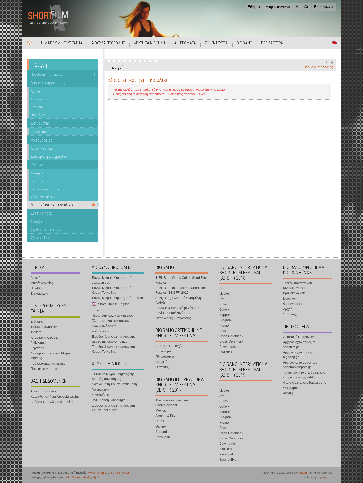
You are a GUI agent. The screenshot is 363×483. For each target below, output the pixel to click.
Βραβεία (37, 107)
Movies (160, 410)
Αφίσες (288, 393)
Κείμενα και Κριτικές (46, 189)
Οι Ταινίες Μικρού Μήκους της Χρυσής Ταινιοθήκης (113, 376)
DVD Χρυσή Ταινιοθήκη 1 (110, 400)
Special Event (229, 459)
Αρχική (29, 43)
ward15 (327, 477)
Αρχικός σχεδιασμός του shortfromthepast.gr (300, 365)
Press (223, 331)
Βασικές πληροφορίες (48, 83)
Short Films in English (334, 43)
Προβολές (38, 115)
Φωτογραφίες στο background (304, 382)
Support (161, 432)
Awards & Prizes (167, 416)
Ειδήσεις (254, 7)
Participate (163, 437)
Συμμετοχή (290, 314)
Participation (228, 454)
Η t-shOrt (302, 7)
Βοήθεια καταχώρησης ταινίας (52, 402)
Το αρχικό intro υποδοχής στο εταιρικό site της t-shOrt (304, 375)
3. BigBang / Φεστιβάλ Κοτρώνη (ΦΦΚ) (178, 300)
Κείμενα (37, 165)
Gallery (160, 426)
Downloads (227, 347)
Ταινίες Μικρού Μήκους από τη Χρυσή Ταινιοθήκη (114, 290)
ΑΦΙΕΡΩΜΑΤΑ (185, 43)
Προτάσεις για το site (45, 369)
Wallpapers (291, 388)
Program (225, 320)
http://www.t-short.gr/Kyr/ (82, 477)
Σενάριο (37, 173)
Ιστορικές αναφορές (44, 337)
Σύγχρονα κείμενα (44, 197)
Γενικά (35, 91)
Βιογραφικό (39, 132)
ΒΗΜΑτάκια (39, 343)
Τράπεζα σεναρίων (44, 327)
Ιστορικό (37, 181)
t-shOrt (302, 472)
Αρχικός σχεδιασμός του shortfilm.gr (300, 344)
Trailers (36, 332)
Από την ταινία (41, 149)
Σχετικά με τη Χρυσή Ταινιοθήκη (114, 384)
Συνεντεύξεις (100, 395)
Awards (224, 299)
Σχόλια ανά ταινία (104, 326)
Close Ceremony (231, 341)
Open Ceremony (231, 336)
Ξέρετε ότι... (39, 348)
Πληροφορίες (165, 356)
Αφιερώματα (100, 389)
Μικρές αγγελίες (277, 7)
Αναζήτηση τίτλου (43, 391)
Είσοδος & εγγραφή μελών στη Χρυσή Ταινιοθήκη (113, 349)
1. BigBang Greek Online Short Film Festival (181, 280)
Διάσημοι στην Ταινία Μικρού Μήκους (51, 356)
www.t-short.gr (97, 472)
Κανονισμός (163, 351)
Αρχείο (288, 309)
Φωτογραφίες (41, 140)
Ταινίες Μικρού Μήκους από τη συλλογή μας (114, 280)
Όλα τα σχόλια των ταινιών (110, 321)
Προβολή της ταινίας (318, 67)
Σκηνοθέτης (40, 123)
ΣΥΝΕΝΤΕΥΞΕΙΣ (216, 43)
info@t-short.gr (119, 472)
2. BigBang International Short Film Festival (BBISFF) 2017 (180, 290)
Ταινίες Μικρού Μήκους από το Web (117, 298)
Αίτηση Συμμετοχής (169, 346)
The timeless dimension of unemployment (174, 403)
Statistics (225, 352)
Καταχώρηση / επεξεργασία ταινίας (55, 397)
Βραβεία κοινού (294, 293)
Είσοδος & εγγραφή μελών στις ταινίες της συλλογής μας (114, 339)
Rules (159, 421)
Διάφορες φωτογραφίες (49, 157)
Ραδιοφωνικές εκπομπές (48, 363)
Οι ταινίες (162, 367)
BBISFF (224, 288)
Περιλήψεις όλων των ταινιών (112, 315)
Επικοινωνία (324, 7)
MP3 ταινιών (100, 331)
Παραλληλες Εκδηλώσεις (173, 318)
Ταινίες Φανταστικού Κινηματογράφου (297, 285)
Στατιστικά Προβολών (298, 337)
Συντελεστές (40, 99)
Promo (224, 325)
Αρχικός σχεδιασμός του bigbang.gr (300, 355)
